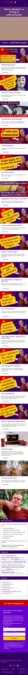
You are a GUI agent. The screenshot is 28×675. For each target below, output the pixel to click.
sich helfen (3, 569)
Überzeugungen (20, 572)
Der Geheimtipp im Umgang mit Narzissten (11, 280)
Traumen (12, 571)
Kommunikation (6, 587)
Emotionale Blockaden (10, 558)
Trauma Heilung (5, 571)
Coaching (5, 582)
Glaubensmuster (23, 559)
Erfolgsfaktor (15, 559)
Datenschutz (23, 672)
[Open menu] (24, 5)
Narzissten (3, 563)
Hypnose (4, 586)
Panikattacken (8, 563)
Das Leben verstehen (8, 172)
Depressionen (11, 556)
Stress (9, 569)
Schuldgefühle (4, 565)
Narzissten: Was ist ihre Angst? (11, 92)
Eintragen (14, 638)
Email (4, 632)
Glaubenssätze (7, 562)
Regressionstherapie (14, 563)
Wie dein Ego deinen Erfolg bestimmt (13, 421)
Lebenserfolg (19, 562)
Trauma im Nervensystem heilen (11, 225)
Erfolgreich (8, 559)
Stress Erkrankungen (16, 569)
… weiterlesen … (5, 72)
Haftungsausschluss (7, 672)
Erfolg (3, 559)
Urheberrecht (23, 669)
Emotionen (22, 557)
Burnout (3, 555)
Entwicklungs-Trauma (8, 65)
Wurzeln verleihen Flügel (9, 252)
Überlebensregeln (7, 449)
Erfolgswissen (6, 584)
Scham (20, 563)
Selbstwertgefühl (18, 567)
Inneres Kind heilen (7, 145)
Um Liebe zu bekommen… (9, 478)
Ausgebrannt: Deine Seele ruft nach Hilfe (14, 199)
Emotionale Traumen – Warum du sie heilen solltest (13, 337)
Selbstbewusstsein (12, 565)
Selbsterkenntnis (21, 565)
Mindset (4, 589)
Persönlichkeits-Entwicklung (10, 591)
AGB (13, 669)
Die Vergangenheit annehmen (10, 366)
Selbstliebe (5, 567)
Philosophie (5, 593)
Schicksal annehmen (7, 393)
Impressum (4, 669)
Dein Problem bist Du (8, 309)
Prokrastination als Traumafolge (11, 119)
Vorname (5, 627)
